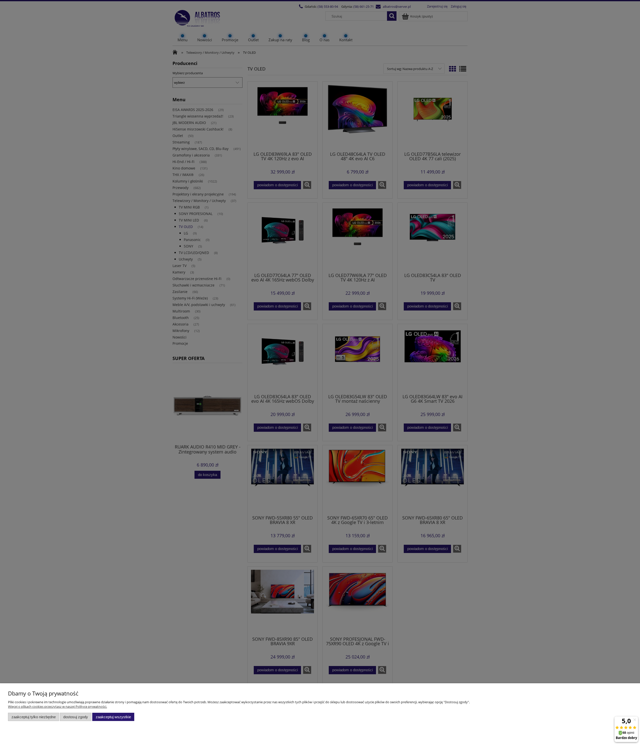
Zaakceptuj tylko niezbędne (34, 717)
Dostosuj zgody (75, 717)
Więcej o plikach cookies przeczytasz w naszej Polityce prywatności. (57, 706)
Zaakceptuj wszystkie (113, 717)
